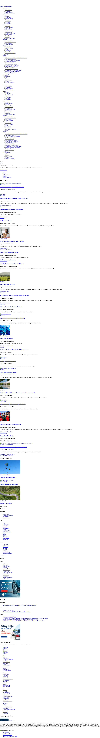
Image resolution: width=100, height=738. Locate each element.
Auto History (8, 11)
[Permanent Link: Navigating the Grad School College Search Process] (7, 259)
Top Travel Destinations (10, 59)
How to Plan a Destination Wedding (8, 372)
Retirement (7, 22)
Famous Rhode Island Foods (6, 435)
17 (10, 454)
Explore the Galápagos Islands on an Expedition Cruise (13, 404)
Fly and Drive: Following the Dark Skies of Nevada (12, 187)
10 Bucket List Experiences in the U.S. (9, 477)
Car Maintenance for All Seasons (12, 71)
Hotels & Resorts (9, 30)
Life (3, 655)
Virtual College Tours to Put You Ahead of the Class (12, 241)
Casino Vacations (9, 27)
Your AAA (5, 703)
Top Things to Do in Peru (6, 220)
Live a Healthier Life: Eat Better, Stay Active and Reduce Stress (16, 611)
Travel (4, 24)
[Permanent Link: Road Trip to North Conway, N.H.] (3, 357)
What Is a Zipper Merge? (6, 503)
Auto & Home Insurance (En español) (13, 70)
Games (6, 54)
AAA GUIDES (6, 713)
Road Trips (7, 37)
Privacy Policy (6, 732)
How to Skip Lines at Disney (6, 338)
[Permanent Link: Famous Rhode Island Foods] (6, 431)
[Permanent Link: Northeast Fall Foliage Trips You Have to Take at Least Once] (3, 194)
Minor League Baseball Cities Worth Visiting (10, 424)
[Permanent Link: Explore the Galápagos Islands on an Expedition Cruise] (3, 400)
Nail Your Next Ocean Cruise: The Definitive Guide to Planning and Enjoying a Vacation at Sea (23, 620)
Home (6, 49)
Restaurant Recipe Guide (8, 610)
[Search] (0, 161)
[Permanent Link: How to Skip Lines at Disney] (5, 334)
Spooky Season (6, 538)
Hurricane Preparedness (10, 72)
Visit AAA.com (3, 170)
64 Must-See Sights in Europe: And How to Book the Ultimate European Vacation (20, 619)
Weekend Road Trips (9, 67)
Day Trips (7, 28)
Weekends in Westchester (10, 61)
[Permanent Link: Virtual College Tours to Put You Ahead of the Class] (5, 237)
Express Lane (6, 525)
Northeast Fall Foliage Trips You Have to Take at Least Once (14, 198)
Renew (7, 78)
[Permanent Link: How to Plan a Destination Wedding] (8, 368)
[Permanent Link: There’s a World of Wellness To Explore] (3, 248)
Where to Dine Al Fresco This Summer (9, 484)
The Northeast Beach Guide (11, 66)
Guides (4, 56)
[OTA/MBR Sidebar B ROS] (6, 455)
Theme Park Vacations (10, 38)
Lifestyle (4, 45)
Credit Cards (8, 21)
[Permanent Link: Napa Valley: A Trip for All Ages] (5, 280)
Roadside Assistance (9, 82)
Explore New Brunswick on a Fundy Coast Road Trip (12, 318)
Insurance (5, 39)
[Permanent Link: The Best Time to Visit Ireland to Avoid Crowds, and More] (16, 443)
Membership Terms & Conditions (10, 736)
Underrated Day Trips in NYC (12, 65)
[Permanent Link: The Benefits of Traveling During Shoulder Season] (5, 205)
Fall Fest (4, 527)
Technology (8, 50)
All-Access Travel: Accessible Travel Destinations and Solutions (14, 295)
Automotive (5, 8)
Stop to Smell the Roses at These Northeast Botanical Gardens (14, 349)
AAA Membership (7, 76)
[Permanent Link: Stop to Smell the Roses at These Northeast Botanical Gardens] (6, 345)
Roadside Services (7, 670)
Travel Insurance (9, 44)
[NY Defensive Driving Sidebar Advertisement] (10, 639)
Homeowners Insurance (10, 42)
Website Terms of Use (7, 735)
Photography (5, 536)
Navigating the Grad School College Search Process (12, 263)
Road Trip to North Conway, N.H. (8, 361)
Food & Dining (8, 46)
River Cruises (8, 35)
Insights (4, 534)
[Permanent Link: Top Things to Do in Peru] (3, 216)
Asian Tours (5, 565)
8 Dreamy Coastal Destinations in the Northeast (11, 306)
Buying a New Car (9, 74)
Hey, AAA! (5, 75)
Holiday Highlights (7, 531)
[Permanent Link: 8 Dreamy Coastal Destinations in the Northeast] (4, 302)
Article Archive (8, 705)
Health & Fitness (9, 48)
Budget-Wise (8, 23)
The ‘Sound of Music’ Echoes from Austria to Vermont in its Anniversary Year (18, 392)
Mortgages (7, 19)
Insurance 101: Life (9, 62)
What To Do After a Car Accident (12, 60)
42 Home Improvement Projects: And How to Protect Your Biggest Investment (19, 605)
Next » (13, 454)
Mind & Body (9, 249)
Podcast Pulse (8, 51)
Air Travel (7, 26)
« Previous (2, 454)
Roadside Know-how (10, 13)
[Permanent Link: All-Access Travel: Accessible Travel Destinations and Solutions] (4, 291)
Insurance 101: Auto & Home (11, 69)
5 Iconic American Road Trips (9, 617)
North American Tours (10, 33)
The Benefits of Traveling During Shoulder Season (11, 209)
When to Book (6, 578)
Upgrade (7, 81)
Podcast (4, 55)
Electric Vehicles (9, 12)
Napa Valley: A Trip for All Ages (7, 284)
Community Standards (10, 709)
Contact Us (5, 708)
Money (4, 15)
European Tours (8, 29)
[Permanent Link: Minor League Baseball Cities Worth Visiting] (5, 420)
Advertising (5, 712)
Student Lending (9, 18)
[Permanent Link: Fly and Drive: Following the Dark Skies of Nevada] (10, 183)
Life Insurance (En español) (11, 64)
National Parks (8, 32)
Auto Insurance (8, 40)
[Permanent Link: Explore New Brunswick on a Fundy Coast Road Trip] (5, 314)
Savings (7, 16)
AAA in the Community (10, 53)
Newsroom (5, 710)
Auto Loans (8, 17)
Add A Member (8, 80)
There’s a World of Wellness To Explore (9, 252)
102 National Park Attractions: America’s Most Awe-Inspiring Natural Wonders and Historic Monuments (25, 618)
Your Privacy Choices (7, 733)
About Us (5, 704)
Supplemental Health (7, 553)
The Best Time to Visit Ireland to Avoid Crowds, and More (13, 447)
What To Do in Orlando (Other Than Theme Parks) (16, 58)
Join (6, 77)
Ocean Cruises (8, 34)
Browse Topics (8, 707)
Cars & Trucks (8, 10)
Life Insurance (8, 43)
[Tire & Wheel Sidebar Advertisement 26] (10, 597)
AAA (4, 523)
